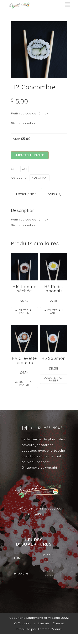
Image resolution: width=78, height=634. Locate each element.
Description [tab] (26, 194)
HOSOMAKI (39, 177)
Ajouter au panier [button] (24, 312)
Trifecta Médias (49, 629)
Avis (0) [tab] (55, 194)
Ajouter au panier (29, 155)
